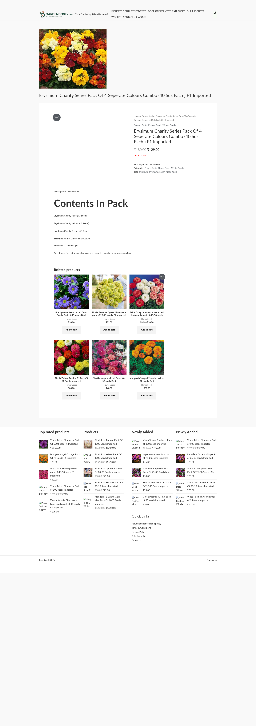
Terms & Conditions (141, 528)
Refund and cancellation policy (146, 524)
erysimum (143, 172)
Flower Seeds (148, 116)
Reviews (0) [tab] (73, 192)
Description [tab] (60, 192)
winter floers (171, 172)
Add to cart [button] (71, 330)
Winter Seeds (169, 125)
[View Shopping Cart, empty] (215, 14)
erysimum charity (157, 172)
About (142, 17)
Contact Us (130, 17)
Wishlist (116, 17)
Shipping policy (139, 536)
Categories (178, 11)
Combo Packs (140, 125)
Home (137, 116)
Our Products (195, 11)
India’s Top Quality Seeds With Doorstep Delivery (141, 11)
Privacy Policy (138, 532)
